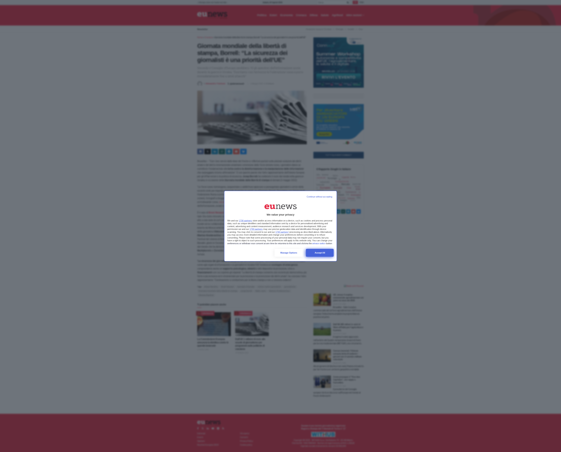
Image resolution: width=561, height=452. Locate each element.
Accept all (320, 252)
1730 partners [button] (245, 220)
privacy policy (318, 243)
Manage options (288, 252)
